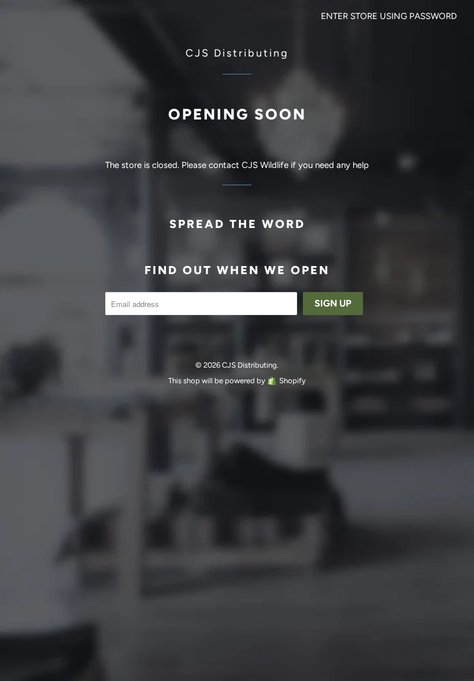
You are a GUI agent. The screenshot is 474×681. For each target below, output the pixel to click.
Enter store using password (389, 16)
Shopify (292, 380)
